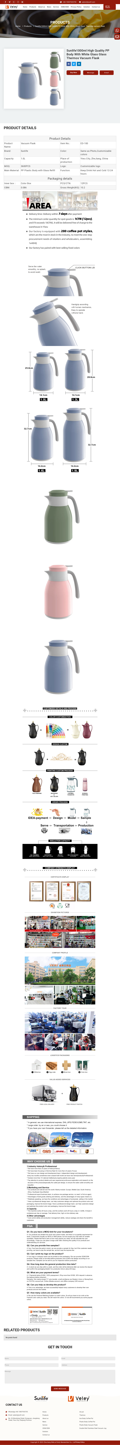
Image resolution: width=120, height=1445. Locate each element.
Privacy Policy (76, 7)
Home (25, 7)
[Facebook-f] (5, 2)
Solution (87, 7)
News (49, 7)
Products (32, 7)
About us (41, 7)
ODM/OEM (65, 7)
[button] (69, 64)
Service (56, 7)
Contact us (96, 7)
